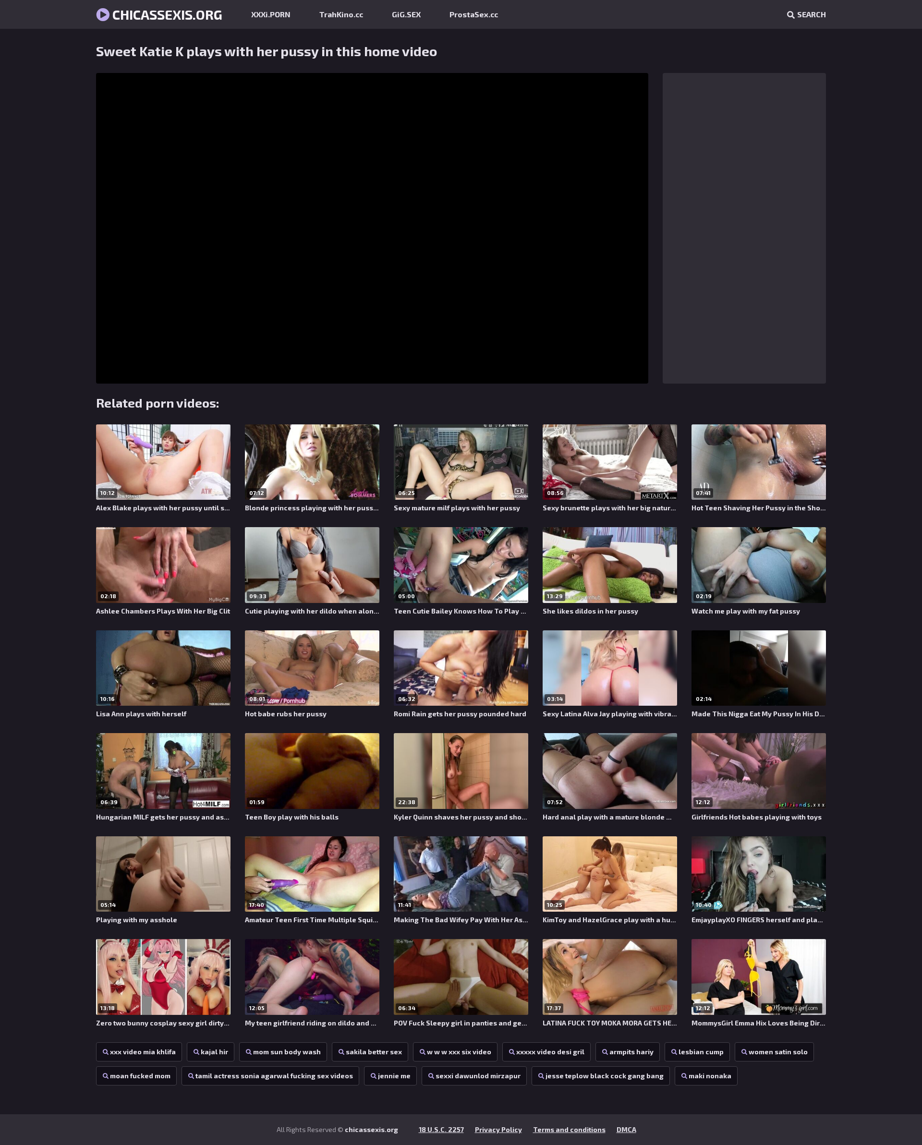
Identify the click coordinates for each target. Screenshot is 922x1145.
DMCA (626, 1129)
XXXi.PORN (271, 14)
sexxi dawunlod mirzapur (478, 1076)
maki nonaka (710, 1076)
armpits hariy (631, 1052)
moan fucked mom (140, 1076)
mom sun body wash (287, 1052)
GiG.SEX (406, 14)
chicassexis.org (165, 14)
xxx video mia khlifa (143, 1052)
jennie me (394, 1076)
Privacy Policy (498, 1129)
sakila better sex (374, 1052)
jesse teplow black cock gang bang (605, 1076)
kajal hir (214, 1052)
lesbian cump (701, 1052)
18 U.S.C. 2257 (441, 1129)
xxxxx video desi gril (550, 1052)
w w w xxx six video (459, 1052)
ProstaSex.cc (473, 14)
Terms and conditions (569, 1129)
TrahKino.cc (341, 14)
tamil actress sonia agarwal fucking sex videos (274, 1076)
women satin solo (778, 1052)
